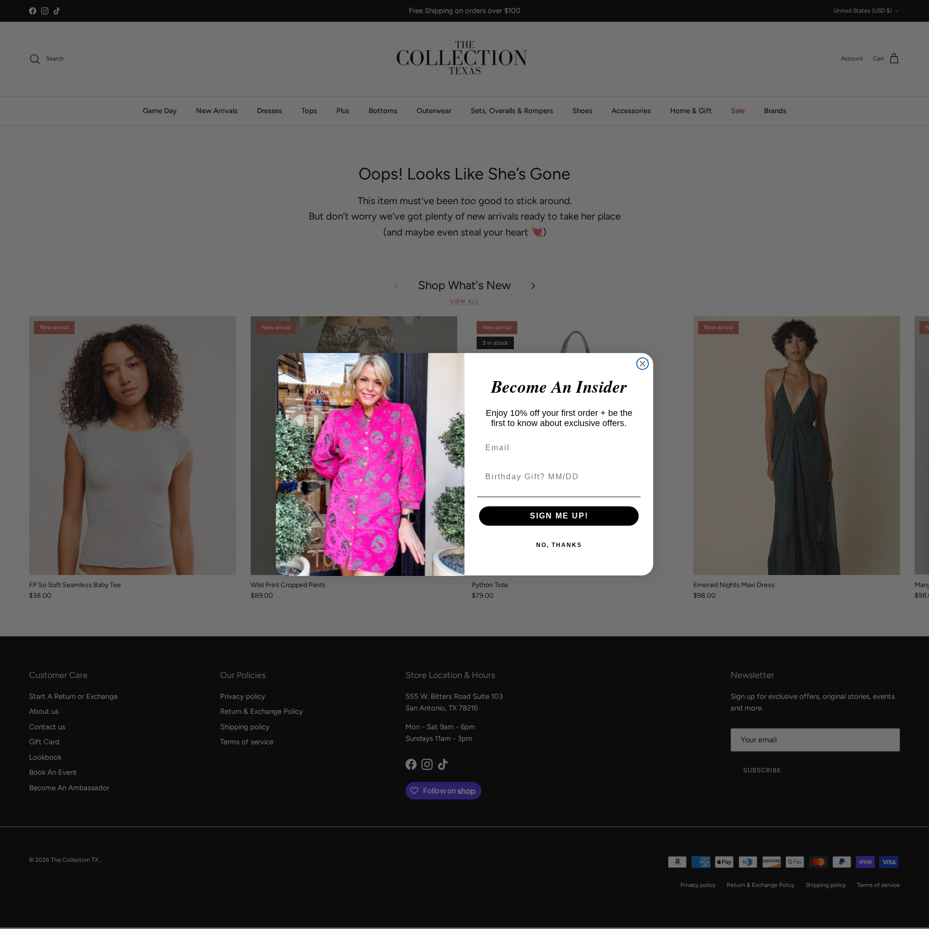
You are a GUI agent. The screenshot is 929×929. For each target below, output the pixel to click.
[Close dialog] (642, 363)
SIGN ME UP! (559, 516)
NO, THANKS (559, 545)
